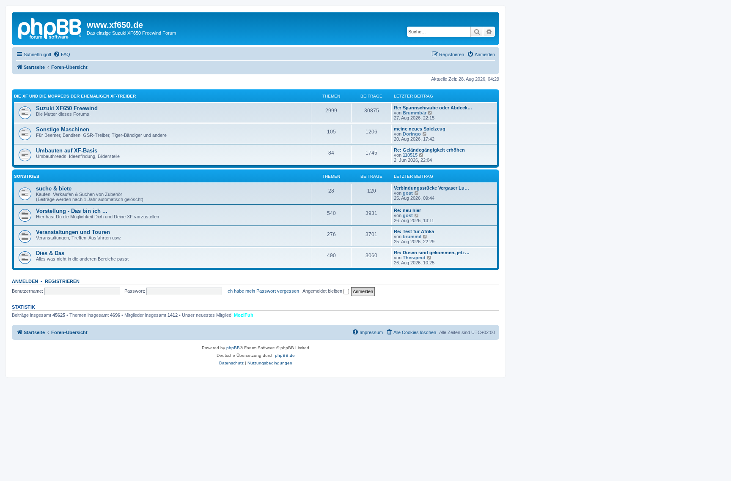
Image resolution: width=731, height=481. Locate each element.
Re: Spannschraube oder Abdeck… (433, 107)
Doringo (412, 133)
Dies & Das (50, 253)
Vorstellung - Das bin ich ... (71, 211)
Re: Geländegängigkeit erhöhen (429, 149)
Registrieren (62, 281)
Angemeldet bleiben (323, 290)
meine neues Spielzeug (419, 128)
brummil (412, 236)
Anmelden (25, 281)
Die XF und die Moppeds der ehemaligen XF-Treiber (75, 96)
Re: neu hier (407, 210)
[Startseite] (50, 27)
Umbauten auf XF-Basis (66, 150)
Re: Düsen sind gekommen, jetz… (432, 252)
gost (408, 193)
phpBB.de (285, 355)
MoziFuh (243, 315)
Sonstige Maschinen (62, 129)
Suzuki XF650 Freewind (67, 108)
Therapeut (414, 257)
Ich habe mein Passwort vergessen (262, 290)
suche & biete (53, 188)
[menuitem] (61, 54)
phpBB (233, 347)
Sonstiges (26, 176)
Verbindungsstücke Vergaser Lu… (431, 187)
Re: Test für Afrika (414, 231)
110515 (410, 155)
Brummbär (414, 112)
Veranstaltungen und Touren (73, 232)
